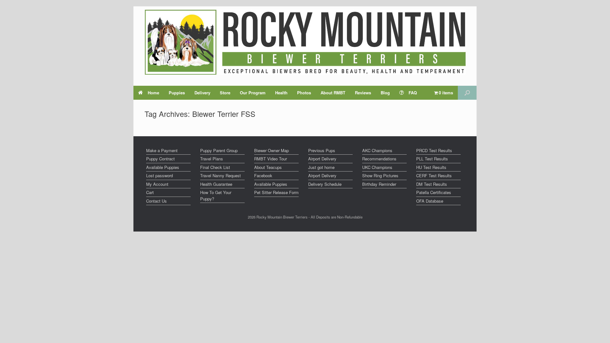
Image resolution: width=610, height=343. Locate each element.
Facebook (263, 175)
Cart (150, 192)
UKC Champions (377, 167)
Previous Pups (321, 150)
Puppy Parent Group (219, 150)
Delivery (202, 93)
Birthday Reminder (379, 184)
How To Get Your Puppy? (215, 195)
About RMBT (333, 93)
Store (225, 93)
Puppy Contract (160, 159)
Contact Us (156, 201)
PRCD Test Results (434, 150)
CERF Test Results (434, 175)
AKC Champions (377, 150)
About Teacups (268, 167)
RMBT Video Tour (270, 159)
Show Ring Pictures (380, 175)
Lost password (159, 175)
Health (281, 93)
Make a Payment (162, 150)
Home (153, 93)
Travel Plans (211, 159)
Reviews (363, 93)
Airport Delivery (322, 159)
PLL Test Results (432, 159)
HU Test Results (431, 167)
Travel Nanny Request (220, 175)
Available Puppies (162, 167)
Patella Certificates (433, 192)
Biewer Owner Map (271, 150)
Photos (304, 93)
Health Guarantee (216, 184)
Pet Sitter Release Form (276, 192)
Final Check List (215, 167)
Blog (385, 93)
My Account (157, 184)
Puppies (177, 93)
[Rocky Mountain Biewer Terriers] (305, 42)
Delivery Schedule (325, 184)
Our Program (253, 93)
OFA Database (429, 201)
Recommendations (379, 159)
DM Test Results (431, 184)
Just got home (321, 167)
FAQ (413, 93)
